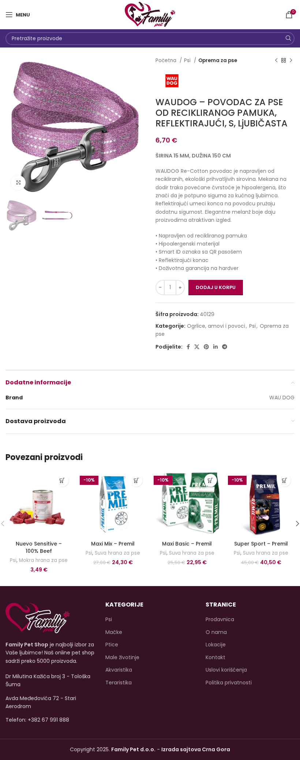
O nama (216, 632)
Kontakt (215, 657)
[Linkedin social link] (215, 347)
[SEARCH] (288, 38)
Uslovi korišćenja (226, 669)
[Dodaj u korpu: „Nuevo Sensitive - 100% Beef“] (62, 480)
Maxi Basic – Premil (187, 543)
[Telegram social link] (224, 347)
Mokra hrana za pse (43, 560)
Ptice (111, 644)
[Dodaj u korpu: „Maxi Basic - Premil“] (210, 480)
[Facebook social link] (188, 347)
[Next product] (291, 60)
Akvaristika (118, 669)
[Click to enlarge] (18, 182)
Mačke (113, 632)
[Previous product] (276, 60)
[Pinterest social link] (206, 347)
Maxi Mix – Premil (113, 543)
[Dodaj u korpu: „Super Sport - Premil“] (284, 480)
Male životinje (122, 657)
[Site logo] (150, 14)
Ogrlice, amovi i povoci (216, 326)
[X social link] (197, 347)
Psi (188, 60)
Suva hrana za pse (117, 553)
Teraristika (118, 682)
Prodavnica (220, 619)
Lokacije (216, 644)
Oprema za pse (217, 60)
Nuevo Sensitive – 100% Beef (39, 547)
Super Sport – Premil (261, 543)
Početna (166, 60)
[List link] (49, 720)
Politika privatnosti (229, 682)
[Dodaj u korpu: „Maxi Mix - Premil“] (136, 480)
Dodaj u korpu (216, 287)
